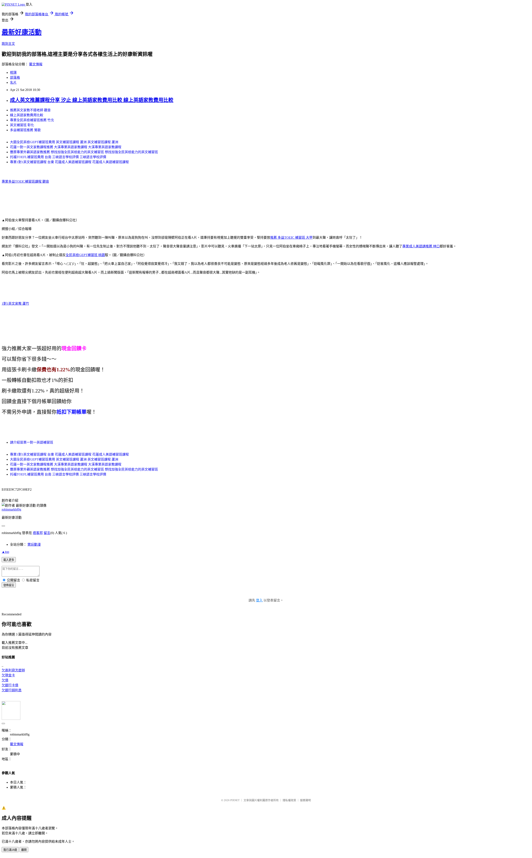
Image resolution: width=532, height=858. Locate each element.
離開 (24, 849)
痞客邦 (38, 533)
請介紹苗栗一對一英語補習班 (31, 442)
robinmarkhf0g (11, 509)
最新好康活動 (22, 32)
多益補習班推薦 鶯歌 (25, 130)
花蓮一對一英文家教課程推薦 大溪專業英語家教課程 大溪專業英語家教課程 (65, 147)
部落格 (15, 77)
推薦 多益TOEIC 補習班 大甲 (291, 237)
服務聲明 (305, 800)
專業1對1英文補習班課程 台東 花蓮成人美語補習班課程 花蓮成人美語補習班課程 (69, 162)
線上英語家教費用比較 (26, 115)
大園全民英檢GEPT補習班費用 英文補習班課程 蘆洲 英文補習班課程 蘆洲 (64, 142)
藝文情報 (35, 64)
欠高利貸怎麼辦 (13, 670)
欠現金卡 (8, 675)
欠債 (5, 680)
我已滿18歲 (10, 849)
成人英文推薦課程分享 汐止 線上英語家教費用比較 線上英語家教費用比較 (91, 100)
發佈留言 (8, 585)
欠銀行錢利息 (12, 690)
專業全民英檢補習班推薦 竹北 (32, 120)
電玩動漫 (34, 544)
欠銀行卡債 (10, 685)
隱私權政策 (289, 800)
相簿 (13, 72)
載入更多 (8, 559)
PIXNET (235, 800)
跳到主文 (8, 43)
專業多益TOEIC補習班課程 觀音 (25, 181)
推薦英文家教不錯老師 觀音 (30, 110)
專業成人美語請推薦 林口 (421, 246)
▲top (5, 552)
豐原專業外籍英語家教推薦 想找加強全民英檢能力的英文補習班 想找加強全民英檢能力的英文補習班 (84, 152)
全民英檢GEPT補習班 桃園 (85, 255)
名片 (13, 82)
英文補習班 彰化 (22, 125)
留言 (47, 533)
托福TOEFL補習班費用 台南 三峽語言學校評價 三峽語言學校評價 (58, 157)
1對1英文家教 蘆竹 (15, 303)
